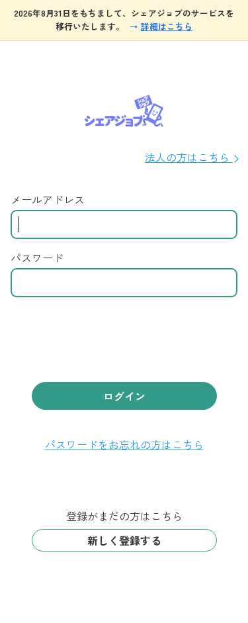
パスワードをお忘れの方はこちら (124, 444)
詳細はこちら (166, 26)
